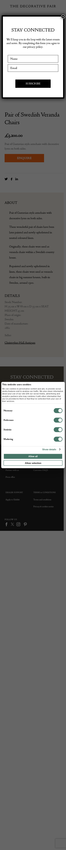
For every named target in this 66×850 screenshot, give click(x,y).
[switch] (58, 420)
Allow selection (33, 463)
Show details (49, 449)
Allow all (33, 456)
